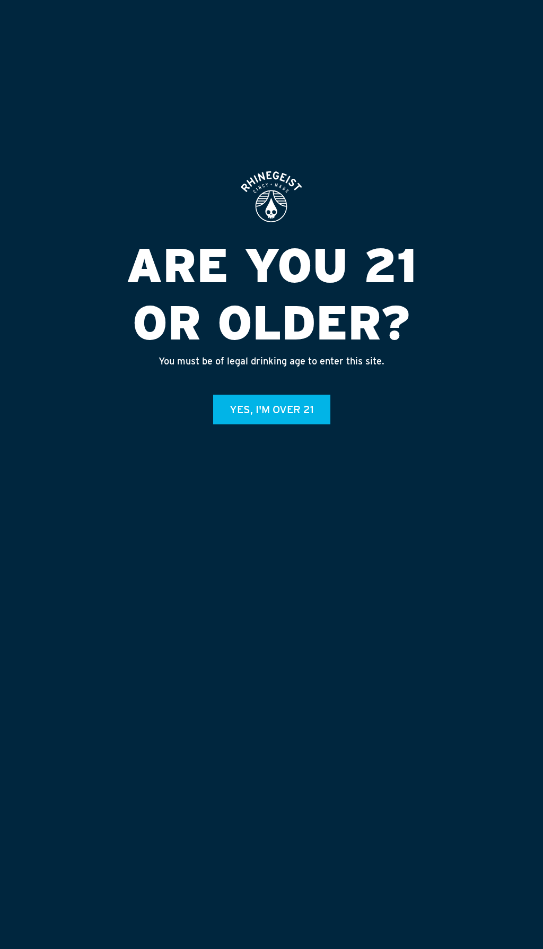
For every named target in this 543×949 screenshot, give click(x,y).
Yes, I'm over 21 (272, 409)
